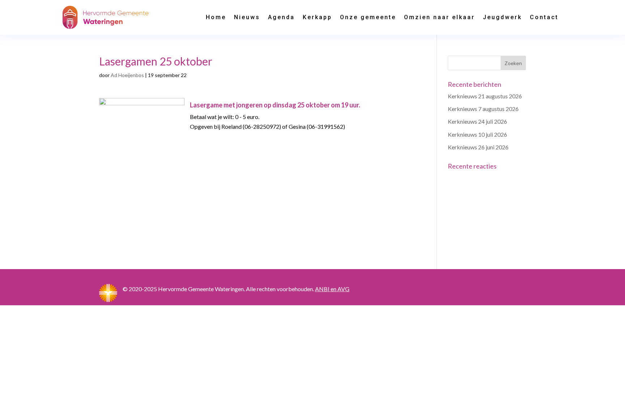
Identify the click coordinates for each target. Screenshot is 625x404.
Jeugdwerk (502, 17)
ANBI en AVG (332, 288)
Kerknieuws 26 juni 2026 (478, 147)
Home (216, 17)
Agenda (281, 17)
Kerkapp (317, 17)
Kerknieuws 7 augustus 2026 (483, 108)
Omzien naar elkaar (439, 17)
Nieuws (247, 17)
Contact (544, 17)
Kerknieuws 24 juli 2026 (477, 121)
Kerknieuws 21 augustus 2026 (485, 96)
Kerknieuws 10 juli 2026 (477, 134)
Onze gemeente (368, 17)
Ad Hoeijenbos (127, 75)
